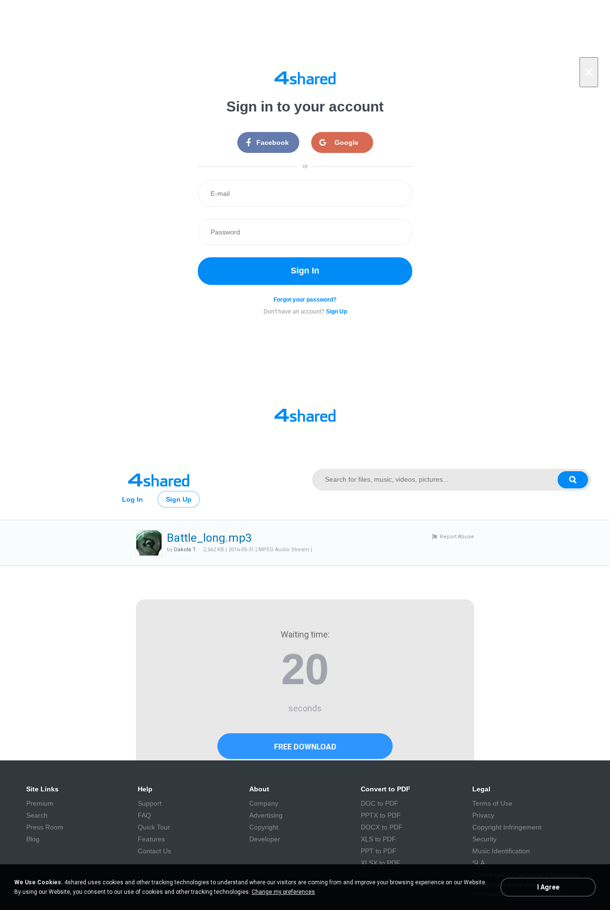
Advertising (266, 815)
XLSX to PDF (380, 863)
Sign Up (179, 499)
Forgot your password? (305, 299)
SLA (478, 863)
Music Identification (501, 851)
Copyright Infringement (506, 827)
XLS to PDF (378, 839)
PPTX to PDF (381, 815)
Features (151, 839)
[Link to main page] (158, 479)
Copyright (263, 827)
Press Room (44, 827)
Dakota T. (185, 549)
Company (263, 803)
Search (37, 815)
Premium (39, 803)
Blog (33, 839)
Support (150, 803)
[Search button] (573, 479)
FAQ (144, 815)
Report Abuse (457, 537)
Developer (264, 839)
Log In (132, 499)
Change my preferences (283, 892)
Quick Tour (154, 827)
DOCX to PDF (382, 827)
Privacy (483, 815)
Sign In (305, 270)
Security (484, 839)
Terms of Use (492, 803)
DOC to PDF (379, 803)
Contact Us (154, 851)
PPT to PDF (378, 851)
